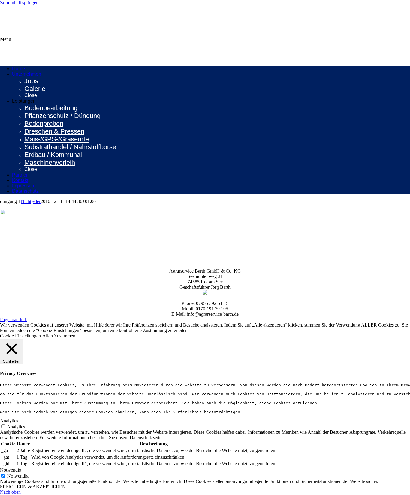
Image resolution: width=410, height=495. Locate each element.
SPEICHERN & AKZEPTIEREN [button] (33, 486)
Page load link (13, 319)
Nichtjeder (31, 201)
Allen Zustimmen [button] (58, 335)
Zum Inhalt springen (19, 2)
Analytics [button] (9, 420)
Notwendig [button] (10, 469)
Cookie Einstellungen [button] (20, 335)
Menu (5, 39)
